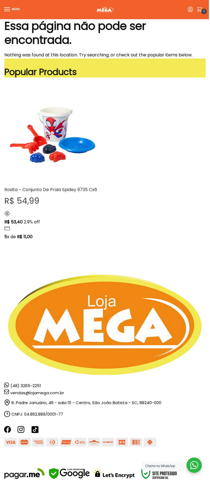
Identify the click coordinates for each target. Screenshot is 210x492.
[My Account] (190, 9)
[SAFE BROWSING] (69, 477)
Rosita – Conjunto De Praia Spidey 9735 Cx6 (50, 189)
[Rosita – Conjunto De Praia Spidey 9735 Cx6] (52, 134)
